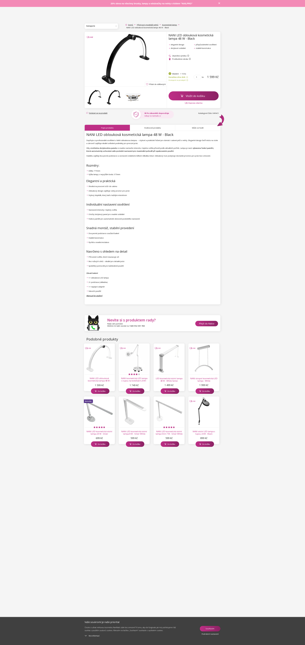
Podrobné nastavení (210, 634)
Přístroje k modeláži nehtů (147, 25)
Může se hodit (198, 128)
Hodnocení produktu (152, 128)
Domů (130, 25)
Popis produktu (107, 128)
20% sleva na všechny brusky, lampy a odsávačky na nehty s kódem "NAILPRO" (152, 3)
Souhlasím (210, 628)
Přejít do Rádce (206, 323)
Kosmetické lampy (169, 25)
